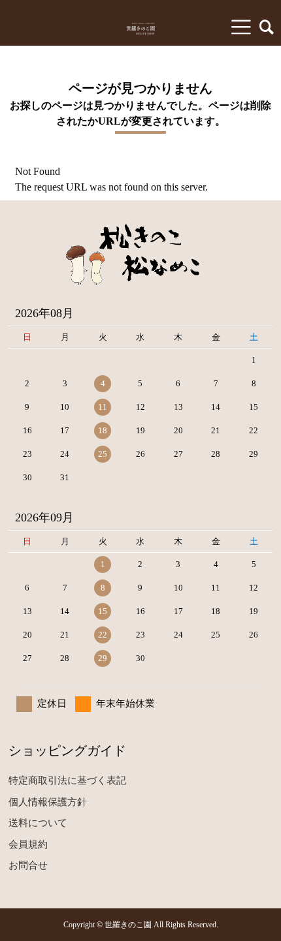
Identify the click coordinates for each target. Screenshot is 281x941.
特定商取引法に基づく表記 (67, 780)
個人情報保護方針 (47, 802)
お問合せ (28, 865)
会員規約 (28, 844)
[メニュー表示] (241, 26)
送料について (37, 823)
